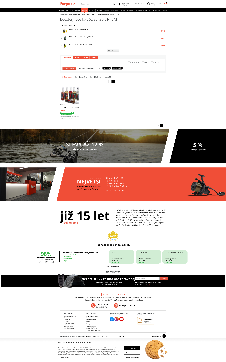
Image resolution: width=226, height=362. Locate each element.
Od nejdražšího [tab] (95, 77)
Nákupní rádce (68, 327)
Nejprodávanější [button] (68, 25)
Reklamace (67, 320)
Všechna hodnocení (113, 266)
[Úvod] (67, 3)
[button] (114, 4)
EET (87, 323)
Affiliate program (91, 327)
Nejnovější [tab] (107, 77)
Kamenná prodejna (92, 316)
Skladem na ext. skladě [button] (67, 113)
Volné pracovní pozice (92, 325)
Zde (69, 353)
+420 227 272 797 (126, 3)
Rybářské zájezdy (91, 328)
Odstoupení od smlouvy (71, 318)
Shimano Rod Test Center (93, 330)
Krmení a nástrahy (74, 15)
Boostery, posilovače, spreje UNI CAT (108, 15)
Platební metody (69, 323)
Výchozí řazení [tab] (67, 77)
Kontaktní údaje (91, 320)
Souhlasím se (140, 282)
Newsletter (89, 318)
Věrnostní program (69, 325)
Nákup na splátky (69, 328)
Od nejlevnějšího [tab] (81, 77)
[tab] (67, 57)
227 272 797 (102, 304)
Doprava (66, 321)
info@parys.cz (125, 5)
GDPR (88, 321)
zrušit (148, 285)
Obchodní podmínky (70, 316)
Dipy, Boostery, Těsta (88, 15)
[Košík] (165, 4)
